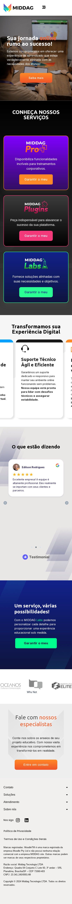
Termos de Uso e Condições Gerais (25, 839)
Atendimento (11, 801)
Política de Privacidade (17, 831)
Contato (8, 787)
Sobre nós (9, 809)
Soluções (9, 794)
